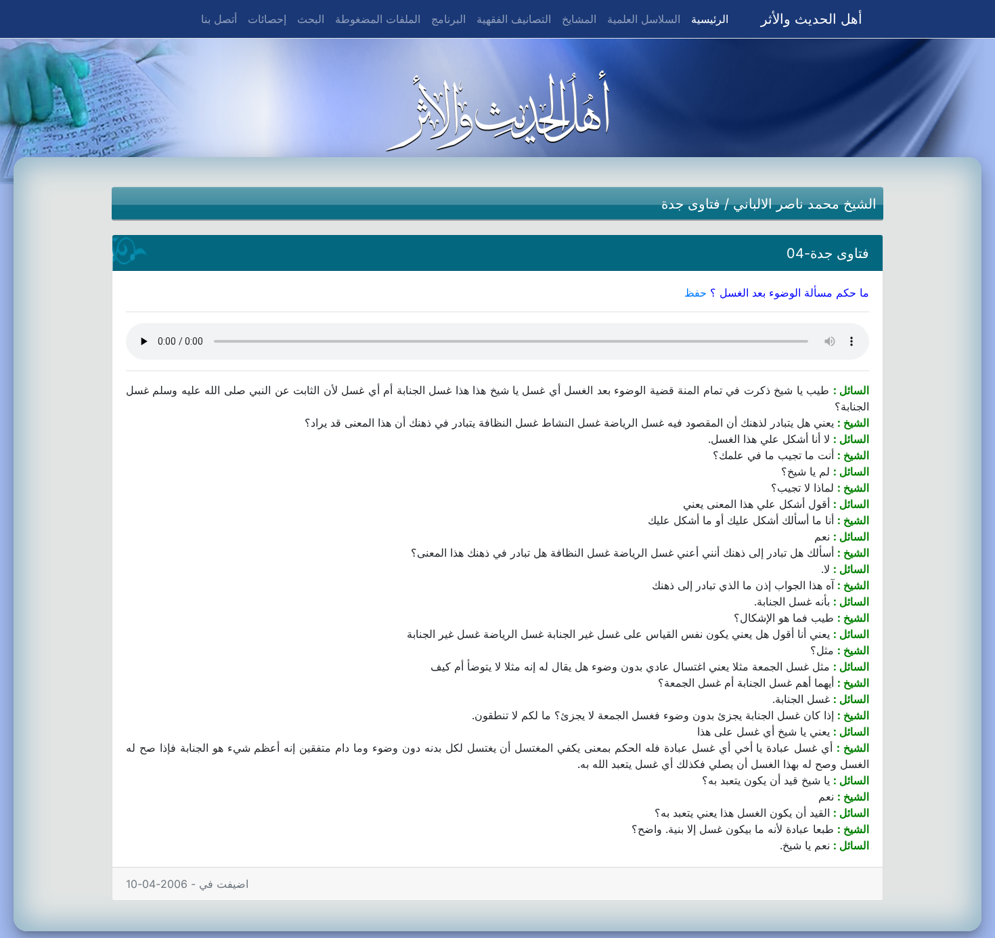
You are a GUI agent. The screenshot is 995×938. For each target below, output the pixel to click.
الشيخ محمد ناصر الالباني (805, 204)
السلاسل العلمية (643, 19)
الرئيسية (707, 19)
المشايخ (579, 19)
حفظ (695, 292)
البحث (310, 19)
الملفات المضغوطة (377, 19)
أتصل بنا (219, 19)
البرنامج (448, 19)
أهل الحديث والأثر (811, 19)
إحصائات (267, 19)
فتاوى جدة (690, 204)
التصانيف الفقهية (514, 19)
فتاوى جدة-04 (828, 253)
